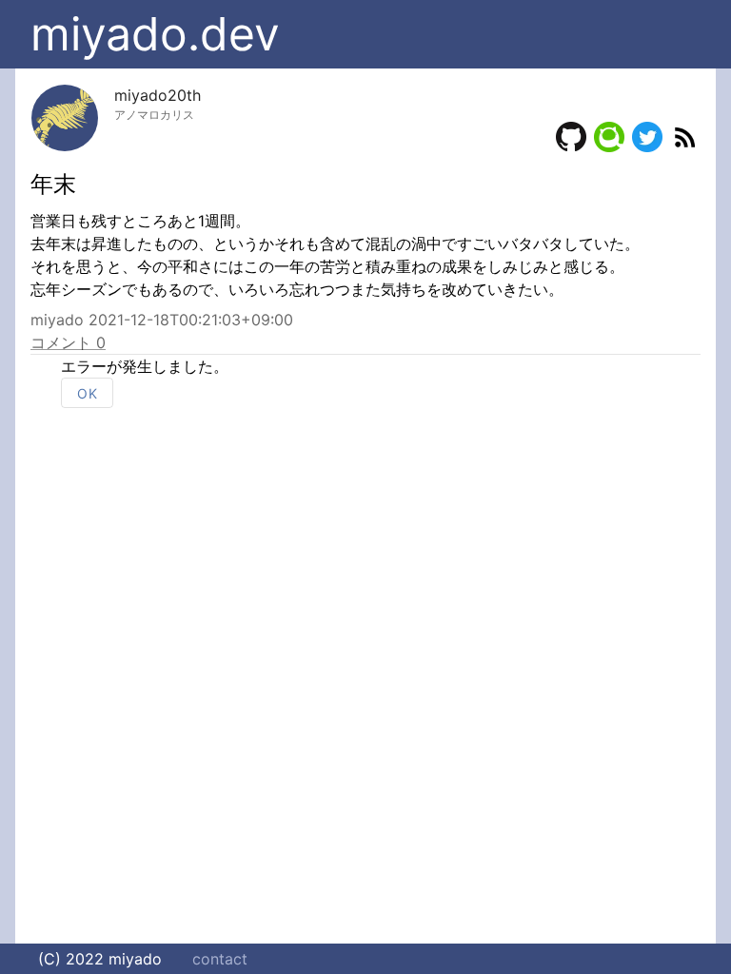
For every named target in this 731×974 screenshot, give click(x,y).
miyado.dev (155, 34)
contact (219, 958)
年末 (53, 184)
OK (87, 393)
